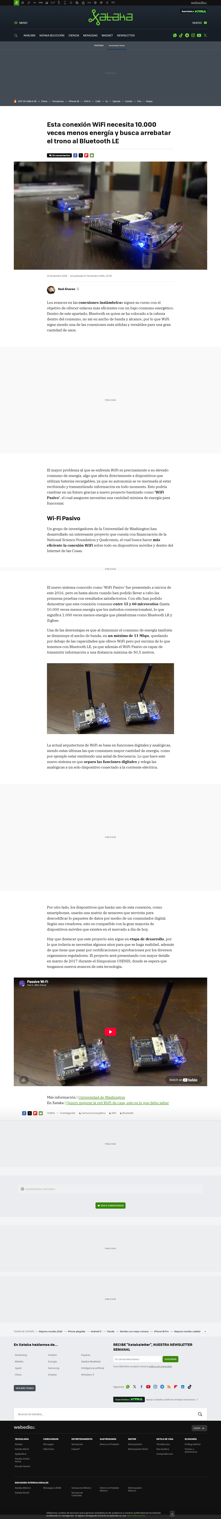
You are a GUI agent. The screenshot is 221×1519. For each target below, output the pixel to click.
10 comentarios (61, 155)
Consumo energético (93, 1113)
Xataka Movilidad (90, 1361)
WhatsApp (175, 35)
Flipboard (86, 155)
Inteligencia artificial (92, 1368)
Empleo (52, 1374)
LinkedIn (182, 1386)
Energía (52, 1361)
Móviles (19, 1361)
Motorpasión (135, 1444)
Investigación (67, 1113)
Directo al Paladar (109, 1444)
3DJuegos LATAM (52, 1487)
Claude (111, 1331)
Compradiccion (164, 1453)
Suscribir (170, 1359)
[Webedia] (24, 1427)
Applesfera (20, 1453)
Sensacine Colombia (77, 1494)
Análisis (52, 1355)
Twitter (205, 35)
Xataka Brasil (22, 1492)
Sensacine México (81, 1487)
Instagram (193, 35)
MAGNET (107, 35)
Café (97, 101)
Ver (112, 1205)
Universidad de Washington (101, 1097)
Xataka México (23, 1487)
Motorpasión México (135, 1489)
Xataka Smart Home (22, 1460)
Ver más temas (25, 1388)
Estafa (128, 101)
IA (106, 101)
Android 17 (96, 1331)
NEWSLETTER (126, 35)
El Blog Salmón (193, 1444)
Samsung (53, 1368)
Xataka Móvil (22, 1449)
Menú (23, 23)
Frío (139, 101)
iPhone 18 (74, 101)
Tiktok (181, 35)
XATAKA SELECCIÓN (51, 35)
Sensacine (77, 1444)
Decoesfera (162, 1449)
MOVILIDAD (90, 35)
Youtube (199, 35)
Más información (136, 1515)
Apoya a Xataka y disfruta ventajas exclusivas (170, 1399)
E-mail (92, 155)
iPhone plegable (77, 1331)
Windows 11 (87, 1374)
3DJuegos (48, 1444)
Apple (18, 1368)
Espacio (85, 1355)
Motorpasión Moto (138, 1449)
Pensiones (58, 101)
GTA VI (87, 101)
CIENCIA (74, 35)
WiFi (114, 1113)
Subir (197, 1428)
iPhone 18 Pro (161, 1331)
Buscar (200, 1414)
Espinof (75, 1449)
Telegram (187, 35)
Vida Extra (48, 1449)
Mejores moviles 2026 (51, 1331)
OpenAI (116, 101)
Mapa (149, 101)
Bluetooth (128, 1113)
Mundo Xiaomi (22, 1466)
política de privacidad (160, 1366)
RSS (169, 1386)
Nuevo (197, 23)
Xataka (110, 17)
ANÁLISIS (29, 35)
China (44, 101)
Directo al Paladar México (109, 1489)
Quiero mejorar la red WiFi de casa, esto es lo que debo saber (117, 1102)
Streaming (21, 1355)
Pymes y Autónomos (191, 1450)
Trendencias (163, 1444)
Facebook (75, 155)
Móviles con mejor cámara (134, 1331)
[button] (68, 289)
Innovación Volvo (117, 45)
